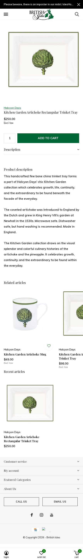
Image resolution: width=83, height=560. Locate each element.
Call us (21, 501)
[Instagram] (41, 515)
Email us (60, 501)
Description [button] (12, 149)
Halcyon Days (12, 108)
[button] (6, 14)
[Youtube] (51, 515)
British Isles (53, 537)
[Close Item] (78, 4)
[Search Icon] (77, 14)
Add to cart (48, 138)
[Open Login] (49, 346)
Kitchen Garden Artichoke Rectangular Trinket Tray (21, 439)
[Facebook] (32, 515)
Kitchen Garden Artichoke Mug (25, 354)
